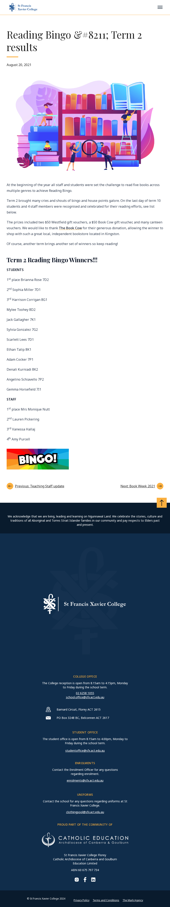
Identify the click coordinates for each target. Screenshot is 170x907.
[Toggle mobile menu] (160, 7)
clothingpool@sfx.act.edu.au (85, 812)
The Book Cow (70, 228)
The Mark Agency (133, 900)
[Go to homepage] (23, 7)
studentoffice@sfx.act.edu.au (85, 751)
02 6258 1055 (85, 693)
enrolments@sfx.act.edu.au (85, 780)
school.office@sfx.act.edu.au (85, 697)
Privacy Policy (81, 900)
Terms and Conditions (106, 900)
